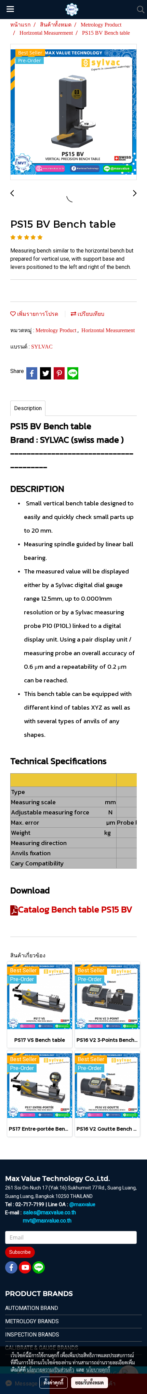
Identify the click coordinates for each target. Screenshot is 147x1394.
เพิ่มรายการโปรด (37, 314)
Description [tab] (28, 408)
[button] (138, 9)
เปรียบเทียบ (90, 314)
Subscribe (20, 1252)
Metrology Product (57, 330)
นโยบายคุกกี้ (98, 1369)
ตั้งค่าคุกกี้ (53, 1382)
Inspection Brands (32, 1334)
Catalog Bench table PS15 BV (75, 909)
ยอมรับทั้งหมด (89, 1382)
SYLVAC (42, 347)
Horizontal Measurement (108, 330)
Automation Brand (31, 1308)
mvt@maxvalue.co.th (47, 1220)
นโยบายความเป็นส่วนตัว (50, 1369)
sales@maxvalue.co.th (49, 1212)
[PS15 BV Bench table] (73, 112)
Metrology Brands (32, 1321)
